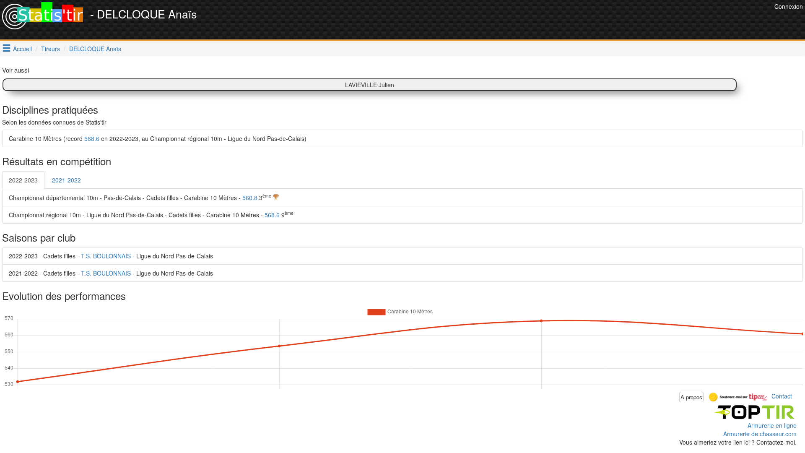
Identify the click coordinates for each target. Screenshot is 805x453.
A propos (691, 397)
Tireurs (50, 48)
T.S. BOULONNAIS (106, 256)
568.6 (91, 138)
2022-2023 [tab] (23, 180)
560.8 (249, 197)
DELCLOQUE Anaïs (95, 48)
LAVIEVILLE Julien (369, 85)
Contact (781, 396)
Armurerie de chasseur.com (760, 434)
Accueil (22, 48)
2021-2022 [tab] (66, 180)
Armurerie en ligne (772, 425)
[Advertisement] (619, 21)
